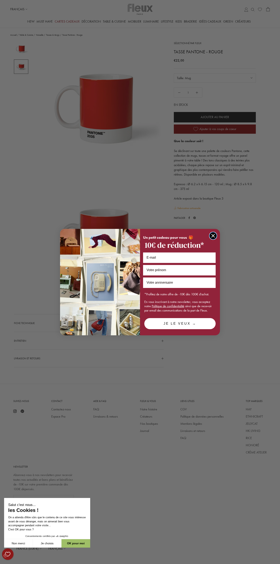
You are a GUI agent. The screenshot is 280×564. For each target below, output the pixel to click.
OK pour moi (76, 543)
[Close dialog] (213, 235)
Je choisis (47, 543)
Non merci (18, 543)
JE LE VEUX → (180, 323)
